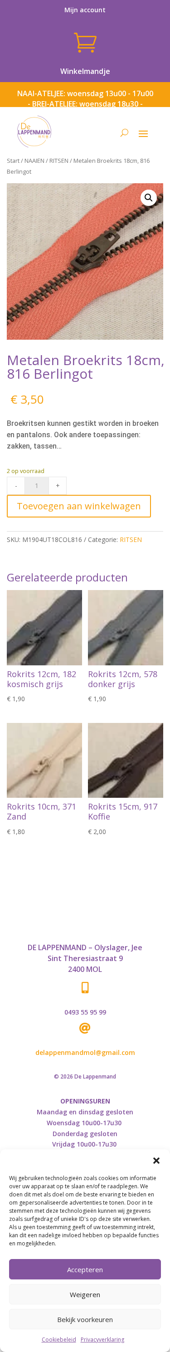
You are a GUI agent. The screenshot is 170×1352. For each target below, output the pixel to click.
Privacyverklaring (102, 1339)
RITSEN (58, 160)
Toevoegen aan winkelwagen (79, 506)
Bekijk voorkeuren (85, 1319)
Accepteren (85, 1269)
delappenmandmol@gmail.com (85, 1052)
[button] (156, 1160)
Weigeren (85, 1294)
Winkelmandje (85, 71)
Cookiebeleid (59, 1339)
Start (13, 160)
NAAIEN (34, 160)
